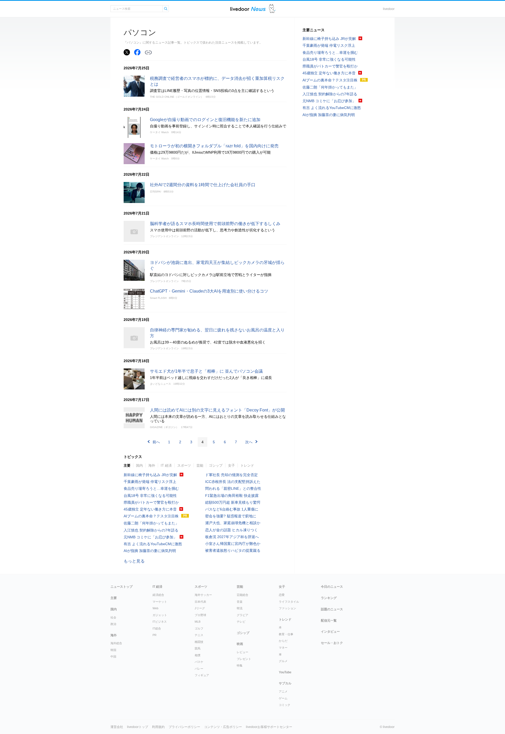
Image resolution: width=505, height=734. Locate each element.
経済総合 (158, 594)
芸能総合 (242, 594)
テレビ (241, 621)
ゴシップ (216, 465)
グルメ (283, 661)
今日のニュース (332, 587)
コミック (284, 704)
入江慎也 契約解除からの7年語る (151, 530)
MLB (197, 621)
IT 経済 (166, 465)
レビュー (242, 652)
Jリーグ (200, 608)
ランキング (329, 598)
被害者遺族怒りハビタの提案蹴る (232, 550)
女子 (231, 465)
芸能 (199, 465)
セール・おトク (332, 643)
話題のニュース (332, 609)
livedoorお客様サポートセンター (269, 727)
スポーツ (184, 465)
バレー (199, 668)
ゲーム (283, 698)
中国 (113, 656)
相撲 (197, 655)
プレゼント (244, 658)
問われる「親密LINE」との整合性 (233, 488)
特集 (240, 665)
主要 (127, 465)
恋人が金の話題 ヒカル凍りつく (231, 530)
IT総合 (157, 628)
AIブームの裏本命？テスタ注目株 (151, 516)
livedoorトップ (137, 727)
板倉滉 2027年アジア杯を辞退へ (232, 537)
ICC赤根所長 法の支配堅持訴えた (232, 482)
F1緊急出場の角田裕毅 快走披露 (232, 495)
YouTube (285, 672)
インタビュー (330, 631)
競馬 (197, 648)
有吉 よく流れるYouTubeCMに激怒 (153, 544)
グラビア (242, 615)
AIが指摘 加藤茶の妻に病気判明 (150, 551)
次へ (248, 442)
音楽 (240, 601)
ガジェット (160, 615)
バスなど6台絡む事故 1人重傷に (231, 509)
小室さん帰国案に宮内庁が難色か (232, 544)
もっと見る (134, 561)
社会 (113, 617)
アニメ (283, 691)
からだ (283, 640)
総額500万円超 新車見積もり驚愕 (232, 502)
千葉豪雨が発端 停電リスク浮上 (150, 482)
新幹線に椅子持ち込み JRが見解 (150, 475)
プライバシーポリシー (184, 727)
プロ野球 (200, 615)
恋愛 (282, 594)
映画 (240, 644)
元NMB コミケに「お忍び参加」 (150, 537)
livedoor (389, 9)
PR (154, 635)
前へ (156, 442)
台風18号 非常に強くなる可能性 (150, 495)
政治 (113, 624)
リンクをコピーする (148, 52)
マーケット (160, 601)
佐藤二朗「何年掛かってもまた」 (151, 523)
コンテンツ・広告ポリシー (223, 727)
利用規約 (158, 727)
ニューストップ (121, 587)
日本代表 (200, 601)
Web (155, 608)
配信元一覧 (329, 620)
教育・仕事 (286, 634)
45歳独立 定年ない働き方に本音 (150, 509)
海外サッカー (203, 594)
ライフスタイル (289, 601)
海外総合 (116, 643)
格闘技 (199, 641)
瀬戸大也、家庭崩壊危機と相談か (232, 523)
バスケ (199, 661)
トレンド (247, 465)
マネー (283, 647)
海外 (151, 465)
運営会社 (116, 727)
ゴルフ (199, 628)
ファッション (287, 608)
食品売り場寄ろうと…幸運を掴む (151, 488)
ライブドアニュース (248, 8)
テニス (199, 635)
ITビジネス (160, 621)
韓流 (240, 608)
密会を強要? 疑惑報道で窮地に (230, 516)
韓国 (113, 650)
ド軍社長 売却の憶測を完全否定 (231, 475)
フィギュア (202, 675)
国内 (139, 465)
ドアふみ (272, 8)
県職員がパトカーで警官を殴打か (151, 502)
